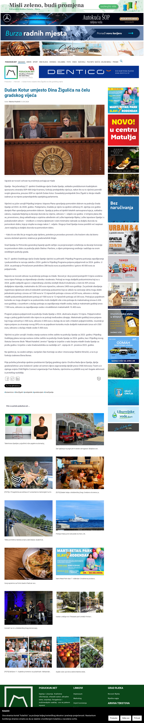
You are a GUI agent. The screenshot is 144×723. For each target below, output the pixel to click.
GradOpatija (49, 392)
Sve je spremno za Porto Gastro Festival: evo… (20, 583)
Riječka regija (113, 698)
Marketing (77, 698)
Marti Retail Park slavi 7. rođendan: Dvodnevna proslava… (76, 579)
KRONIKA (53, 62)
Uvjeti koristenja (80, 703)
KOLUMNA (61, 62)
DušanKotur (9, 392)
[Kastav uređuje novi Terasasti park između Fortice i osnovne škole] (80, 602)
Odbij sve (125, 718)
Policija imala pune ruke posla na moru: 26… (71, 534)
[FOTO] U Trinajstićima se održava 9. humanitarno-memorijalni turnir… (28, 492)
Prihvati (137, 718)
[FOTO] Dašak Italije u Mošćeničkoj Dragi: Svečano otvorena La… (78, 492)
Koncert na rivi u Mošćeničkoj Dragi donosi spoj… (21, 628)
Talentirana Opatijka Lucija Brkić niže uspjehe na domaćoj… (24, 443)
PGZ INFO (90, 62)
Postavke (113, 718)
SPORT (35, 62)
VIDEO (74, 62)
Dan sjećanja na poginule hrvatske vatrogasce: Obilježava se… (77, 449)
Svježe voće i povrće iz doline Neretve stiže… (71, 672)
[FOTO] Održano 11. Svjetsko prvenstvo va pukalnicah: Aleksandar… (27, 672)
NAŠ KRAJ (82, 62)
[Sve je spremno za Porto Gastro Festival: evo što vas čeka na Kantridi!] (28, 564)
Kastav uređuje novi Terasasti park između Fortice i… (74, 617)
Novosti (17, 82)
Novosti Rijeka (114, 694)
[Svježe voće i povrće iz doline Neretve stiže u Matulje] (80, 652)
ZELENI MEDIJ (106, 62)
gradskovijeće (38, 392)
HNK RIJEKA (43, 62)
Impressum (77, 694)
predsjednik (28, 392)
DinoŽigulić (19, 392)
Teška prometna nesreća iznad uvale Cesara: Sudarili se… (24, 540)
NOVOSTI (21, 62)
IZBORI (28, 62)
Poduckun (8, 82)
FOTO (69, 62)
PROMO (115, 62)
